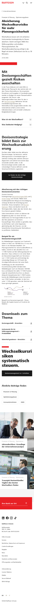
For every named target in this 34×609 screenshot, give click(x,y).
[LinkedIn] (3, 518)
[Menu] (31, 2)
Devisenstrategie (9, 101)
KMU (22, 402)
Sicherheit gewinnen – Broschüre (13, 339)
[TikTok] (15, 518)
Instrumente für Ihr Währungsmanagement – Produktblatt (11, 331)
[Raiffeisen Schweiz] (7, 2)
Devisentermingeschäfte (19, 196)
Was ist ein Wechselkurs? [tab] (12, 119)
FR (6, 595)
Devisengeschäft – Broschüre (12, 323)
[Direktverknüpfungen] (23, 2)
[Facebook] (7, 518)
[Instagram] (11, 518)
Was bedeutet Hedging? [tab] (12, 125)
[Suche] (26, 2)
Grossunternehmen (10, 402)
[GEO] (26, 503)
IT (9, 595)
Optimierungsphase (10, 397)
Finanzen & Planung (10, 392)
